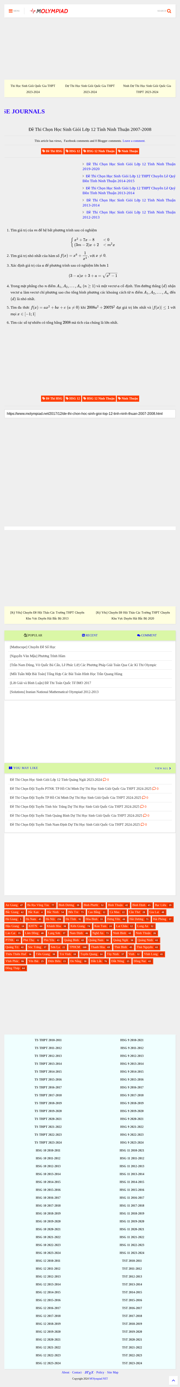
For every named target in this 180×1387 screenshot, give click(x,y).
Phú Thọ (28, 940)
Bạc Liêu (160, 905)
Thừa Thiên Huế (15, 954)
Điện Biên (54, 961)
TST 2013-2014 (132, 1284)
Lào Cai (10, 933)
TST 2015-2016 (132, 1300)
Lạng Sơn (54, 933)
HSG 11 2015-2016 (132, 1190)
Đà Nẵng (75, 961)
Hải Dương (136, 919)
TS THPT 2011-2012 (48, 1048)
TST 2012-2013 (132, 1276)
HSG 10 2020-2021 (48, 1229)
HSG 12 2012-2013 (48, 1276)
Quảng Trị (11, 947)
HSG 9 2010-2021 (132, 1040)
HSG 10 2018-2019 (48, 1213)
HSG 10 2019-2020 (48, 1221)
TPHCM (74, 947)
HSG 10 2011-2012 (48, 1158)
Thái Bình (120, 947)
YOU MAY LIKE (25, 768)
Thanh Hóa (98, 947)
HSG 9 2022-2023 (132, 1134)
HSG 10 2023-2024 (48, 1253)
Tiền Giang (43, 954)
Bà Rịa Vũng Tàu (38, 905)
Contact (77, 1372)
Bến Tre (73, 912)
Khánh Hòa (54, 926)
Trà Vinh (65, 954)
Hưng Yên (113, 919)
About (65, 1372)
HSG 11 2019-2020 (132, 1221)
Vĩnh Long (151, 954)
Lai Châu (122, 926)
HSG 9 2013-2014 (132, 1063)
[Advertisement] (90, 48)
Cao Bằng (94, 912)
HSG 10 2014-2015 (48, 1182)
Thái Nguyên (145, 947)
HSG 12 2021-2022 (48, 1347)
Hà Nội (50, 919)
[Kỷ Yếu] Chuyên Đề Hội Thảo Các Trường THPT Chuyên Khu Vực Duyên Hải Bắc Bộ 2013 (47, 615)
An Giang (11, 905)
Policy (100, 1372)
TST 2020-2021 (132, 1339)
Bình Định (138, 905)
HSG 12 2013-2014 (48, 1284)
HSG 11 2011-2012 (132, 1158)
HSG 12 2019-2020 (48, 1331)
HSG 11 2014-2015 (132, 1182)
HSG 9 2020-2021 (132, 1119)
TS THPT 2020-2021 (48, 1119)
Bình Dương (66, 905)
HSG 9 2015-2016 (132, 1079)
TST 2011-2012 (132, 1268)
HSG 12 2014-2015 (48, 1292)
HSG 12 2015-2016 (48, 1300)
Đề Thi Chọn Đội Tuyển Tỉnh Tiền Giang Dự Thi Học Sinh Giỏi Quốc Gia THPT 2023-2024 (147, 86)
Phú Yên (49, 940)
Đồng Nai (140, 961)
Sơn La (55, 947)
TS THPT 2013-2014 (48, 1063)
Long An (142, 926)
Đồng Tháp (12, 968)
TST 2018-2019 (132, 1323)
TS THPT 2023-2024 (48, 1142)
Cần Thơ (134, 912)
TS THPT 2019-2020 (48, 1111)
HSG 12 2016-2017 (48, 1308)
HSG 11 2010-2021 (132, 1150)
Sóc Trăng (34, 947)
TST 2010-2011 (132, 1260)
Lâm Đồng (31, 933)
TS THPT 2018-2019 (48, 1103)
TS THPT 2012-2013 (48, 1056)
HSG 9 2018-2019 (132, 1103)
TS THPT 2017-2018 (48, 1095)
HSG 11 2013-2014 (132, 1174)
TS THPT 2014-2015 (48, 1071)
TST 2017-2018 (132, 1316)
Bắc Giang (11, 912)
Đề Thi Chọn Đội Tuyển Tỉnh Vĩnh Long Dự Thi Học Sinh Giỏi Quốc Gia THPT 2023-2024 (90, 86)
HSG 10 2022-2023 (48, 1245)
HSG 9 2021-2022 (132, 1126)
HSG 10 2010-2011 (48, 1150)
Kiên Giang (77, 926)
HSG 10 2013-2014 (48, 1174)
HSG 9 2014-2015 (132, 1071)
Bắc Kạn (33, 912)
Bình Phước (91, 905)
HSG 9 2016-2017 (132, 1087)
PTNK (9, 940)
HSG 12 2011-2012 (48, 1268)
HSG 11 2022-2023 (132, 1245)
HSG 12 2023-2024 (48, 1363)
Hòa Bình (91, 919)
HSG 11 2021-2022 (132, 1237)
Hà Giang (11, 919)
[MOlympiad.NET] (48, 12)
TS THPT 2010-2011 (48, 1040)
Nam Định (76, 933)
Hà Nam (31, 919)
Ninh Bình (119, 933)
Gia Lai (154, 912)
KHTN (33, 926)
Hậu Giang (12, 926)
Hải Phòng (159, 919)
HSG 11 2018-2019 (132, 1213)
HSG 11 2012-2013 (132, 1166)
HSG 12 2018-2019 (48, 1323)
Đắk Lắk (96, 961)
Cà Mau (114, 912)
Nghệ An (97, 933)
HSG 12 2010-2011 (48, 1260)
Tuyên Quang (88, 954)
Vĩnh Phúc (12, 961)
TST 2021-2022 (132, 1347)
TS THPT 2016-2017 (48, 1087)
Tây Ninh (113, 954)
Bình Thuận (115, 905)
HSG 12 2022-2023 (48, 1355)
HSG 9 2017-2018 (132, 1095)
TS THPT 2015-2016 (48, 1079)
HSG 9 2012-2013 (132, 1056)
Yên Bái (33, 961)
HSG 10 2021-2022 (48, 1237)
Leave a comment (134, 141)
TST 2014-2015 (132, 1292)
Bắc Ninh (53, 912)
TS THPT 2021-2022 (48, 1126)
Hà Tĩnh (71, 919)
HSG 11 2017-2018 (132, 1205)
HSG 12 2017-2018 (48, 1316)
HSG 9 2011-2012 (132, 1048)
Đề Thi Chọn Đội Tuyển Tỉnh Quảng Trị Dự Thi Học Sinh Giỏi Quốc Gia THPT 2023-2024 (33, 86)
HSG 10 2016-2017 (48, 1197)
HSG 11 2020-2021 (132, 1229)
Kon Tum (100, 926)
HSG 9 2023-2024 (132, 1142)
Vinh (131, 954)
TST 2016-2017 (132, 1308)
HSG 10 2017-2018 (48, 1205)
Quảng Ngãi (120, 940)
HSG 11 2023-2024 (132, 1253)
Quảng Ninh (145, 940)
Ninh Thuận (143, 933)
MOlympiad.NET (98, 1378)
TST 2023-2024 (132, 1363)
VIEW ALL (162, 768)
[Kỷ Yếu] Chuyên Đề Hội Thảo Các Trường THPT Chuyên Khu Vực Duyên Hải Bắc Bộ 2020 (133, 615)
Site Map (112, 1372)
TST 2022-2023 (132, 1355)
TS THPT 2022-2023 (48, 1134)
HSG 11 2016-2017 (132, 1197)
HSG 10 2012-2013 (48, 1166)
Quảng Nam (95, 940)
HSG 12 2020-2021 (48, 1339)
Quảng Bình (71, 940)
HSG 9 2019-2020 (132, 1111)
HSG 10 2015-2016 (48, 1190)
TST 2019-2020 (132, 1331)
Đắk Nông (117, 961)
